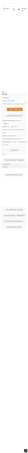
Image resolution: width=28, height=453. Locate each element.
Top (26, 451)
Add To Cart (14, 109)
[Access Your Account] (19, 9)
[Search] (25, 2)
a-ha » (9, 135)
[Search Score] (14, 9)
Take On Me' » (19, 139)
